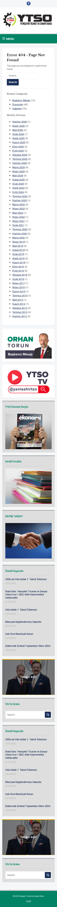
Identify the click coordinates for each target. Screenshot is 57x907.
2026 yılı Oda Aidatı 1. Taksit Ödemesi (26, 579)
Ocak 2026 (18, 134)
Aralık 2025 (18, 138)
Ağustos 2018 (19, 275)
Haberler (17, 108)
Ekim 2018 (18, 266)
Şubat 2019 (18, 250)
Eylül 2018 (18, 270)
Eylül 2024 (18, 192)
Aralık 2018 (18, 258)
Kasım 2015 (18, 291)
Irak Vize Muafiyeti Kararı (19, 633)
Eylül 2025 (18, 150)
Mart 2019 (17, 246)
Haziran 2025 (19, 163)
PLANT (28, 901)
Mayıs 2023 (18, 204)
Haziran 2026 (19, 121)
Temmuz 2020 (20, 229)
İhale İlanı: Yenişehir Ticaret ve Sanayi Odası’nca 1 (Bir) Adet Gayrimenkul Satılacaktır (26, 594)
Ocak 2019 (18, 254)
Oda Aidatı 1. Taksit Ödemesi (21, 609)
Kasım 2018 (18, 262)
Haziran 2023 (19, 200)
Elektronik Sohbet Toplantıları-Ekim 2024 (27, 646)
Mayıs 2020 (18, 237)
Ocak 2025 (18, 183)
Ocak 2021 (18, 225)
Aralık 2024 (18, 188)
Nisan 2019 (18, 241)
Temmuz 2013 (20, 312)
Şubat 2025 (18, 179)
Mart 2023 (17, 213)
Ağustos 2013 (19, 308)
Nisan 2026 (18, 126)
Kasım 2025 (18, 142)
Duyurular (17, 104)
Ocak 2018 (18, 279)
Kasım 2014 (18, 304)
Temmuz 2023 (20, 196)
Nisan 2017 (18, 283)
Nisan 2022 (18, 217)
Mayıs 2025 (18, 167)
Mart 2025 (17, 175)
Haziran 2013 (19, 316)
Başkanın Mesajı (21, 100)
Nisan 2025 (18, 171)
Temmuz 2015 (20, 295)
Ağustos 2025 (19, 155)
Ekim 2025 (18, 146)
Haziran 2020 (19, 233)
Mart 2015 (17, 299)
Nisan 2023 (18, 208)
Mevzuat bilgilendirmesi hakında (23, 621)
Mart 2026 (17, 130)
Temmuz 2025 (20, 159)
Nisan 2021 (18, 221)
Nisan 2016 (18, 287)
